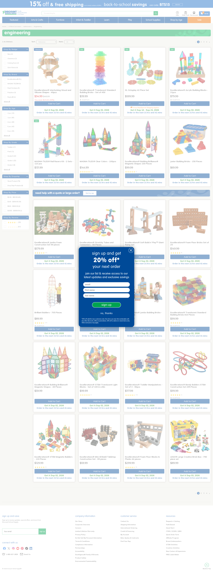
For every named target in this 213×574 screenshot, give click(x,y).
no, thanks (107, 313)
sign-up (107, 305)
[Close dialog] (131, 250)
